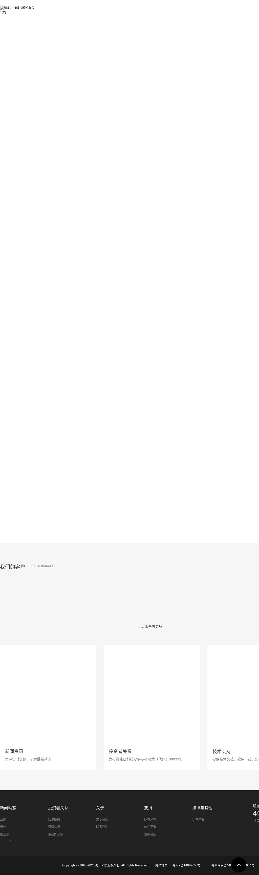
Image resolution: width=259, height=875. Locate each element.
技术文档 (150, 819)
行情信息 (54, 827)
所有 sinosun (59, 8)
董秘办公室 (55, 834)
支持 (230, 8)
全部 (3, 819)
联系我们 (102, 827)
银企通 (4, 834)
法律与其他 (202, 808)
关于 (207, 8)
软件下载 (150, 827)
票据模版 (150, 834)
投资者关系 (178, 8)
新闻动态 (146, 8)
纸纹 (3, 827)
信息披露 (54, 819)
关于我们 (102, 819)
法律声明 (198, 819)
